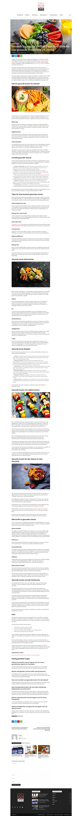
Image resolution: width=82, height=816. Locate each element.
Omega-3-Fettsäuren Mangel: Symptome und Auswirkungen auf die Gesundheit (41, 729)
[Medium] (19, 738)
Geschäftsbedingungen (41, 814)
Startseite (20, 15)
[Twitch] (24, 738)
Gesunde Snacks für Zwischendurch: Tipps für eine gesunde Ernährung (20, 728)
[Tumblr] (22, 738)
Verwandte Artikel (16, 743)
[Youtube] (22, 807)
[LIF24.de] (41, 6)
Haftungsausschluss (67, 814)
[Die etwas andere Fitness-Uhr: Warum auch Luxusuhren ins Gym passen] (35, 807)
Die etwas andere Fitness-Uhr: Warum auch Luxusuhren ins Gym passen (44, 806)
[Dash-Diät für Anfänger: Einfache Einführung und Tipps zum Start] (31, 749)
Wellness (34, 15)
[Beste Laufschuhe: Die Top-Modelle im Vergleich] (35, 796)
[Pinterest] (18, 56)
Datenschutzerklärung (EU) (58, 814)
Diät (18, 716)
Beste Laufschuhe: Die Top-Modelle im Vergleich (43, 795)
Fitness (27, 15)
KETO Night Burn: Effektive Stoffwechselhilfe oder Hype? (17, 755)
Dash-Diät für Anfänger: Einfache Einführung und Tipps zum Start (31, 755)
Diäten (18, 43)
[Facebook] (13, 56)
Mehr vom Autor (25, 743)
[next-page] (49, 743)
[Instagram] (15, 807)
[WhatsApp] (21, 56)
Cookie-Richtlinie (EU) (49, 814)
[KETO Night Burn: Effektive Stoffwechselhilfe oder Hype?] (18, 749)
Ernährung (43, 15)
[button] (70, 15)
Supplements (53, 15)
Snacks (21, 716)
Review (13, 753)
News (61, 15)
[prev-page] (48, 743)
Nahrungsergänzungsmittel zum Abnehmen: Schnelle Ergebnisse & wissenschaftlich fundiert (44, 756)
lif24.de (14, 52)
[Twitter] (15, 56)
